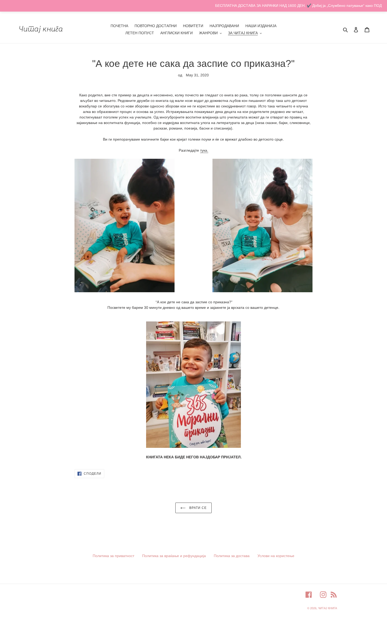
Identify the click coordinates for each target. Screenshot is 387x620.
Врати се (197, 508)
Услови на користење (275, 556)
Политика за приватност (113, 556)
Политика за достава (232, 556)
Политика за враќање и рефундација (174, 556)
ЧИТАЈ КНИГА (327, 608)
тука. (204, 150)
